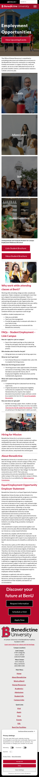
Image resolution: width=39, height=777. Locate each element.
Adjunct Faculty (19, 134)
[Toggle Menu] (35, 6)
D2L (19, 723)
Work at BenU (19, 681)
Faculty (19, 93)
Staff (19, 176)
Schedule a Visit (19, 612)
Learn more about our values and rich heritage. (20, 644)
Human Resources (19, 685)
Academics (19, 689)
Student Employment (19, 218)
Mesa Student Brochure (16, 256)
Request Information (19, 603)
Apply (19, 712)
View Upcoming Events (15, 40)
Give (19, 716)
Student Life (19, 696)
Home (19, 673)
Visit (19, 708)
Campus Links (19, 700)
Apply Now (19, 620)
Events (19, 720)
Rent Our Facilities (19, 727)
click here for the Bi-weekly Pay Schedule (19, 408)
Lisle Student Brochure (15, 248)
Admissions (19, 692)
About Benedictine (19, 677)
